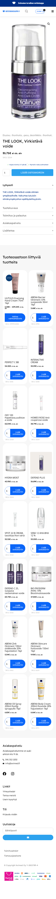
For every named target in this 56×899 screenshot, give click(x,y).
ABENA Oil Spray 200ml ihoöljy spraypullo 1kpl (13, 706)
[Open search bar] (26, 11)
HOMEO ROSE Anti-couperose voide (40, 419)
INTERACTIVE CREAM (37, 361)
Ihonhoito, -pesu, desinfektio (26, 135)
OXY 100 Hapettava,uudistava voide (15, 417)
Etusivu (6, 135)
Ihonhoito (48, 135)
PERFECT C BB (12, 362)
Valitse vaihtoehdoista (15, 317)
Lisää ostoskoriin (32, 172)
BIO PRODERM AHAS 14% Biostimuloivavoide (40, 591)
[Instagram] (12, 774)
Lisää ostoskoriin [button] (44, 317)
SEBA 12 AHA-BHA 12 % (40, 534)
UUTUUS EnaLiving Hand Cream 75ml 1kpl (14, 301)
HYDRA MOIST (12, 477)
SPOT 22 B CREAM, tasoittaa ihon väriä (15, 534)
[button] (52, 11)
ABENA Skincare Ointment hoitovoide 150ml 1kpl (40, 647)
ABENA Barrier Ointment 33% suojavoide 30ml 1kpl (39, 301)
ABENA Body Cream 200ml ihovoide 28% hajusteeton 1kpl (41, 706)
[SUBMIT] (28, 837)
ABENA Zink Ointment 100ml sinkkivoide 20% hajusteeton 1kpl (13, 647)
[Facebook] (4, 774)
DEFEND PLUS (38, 477)
